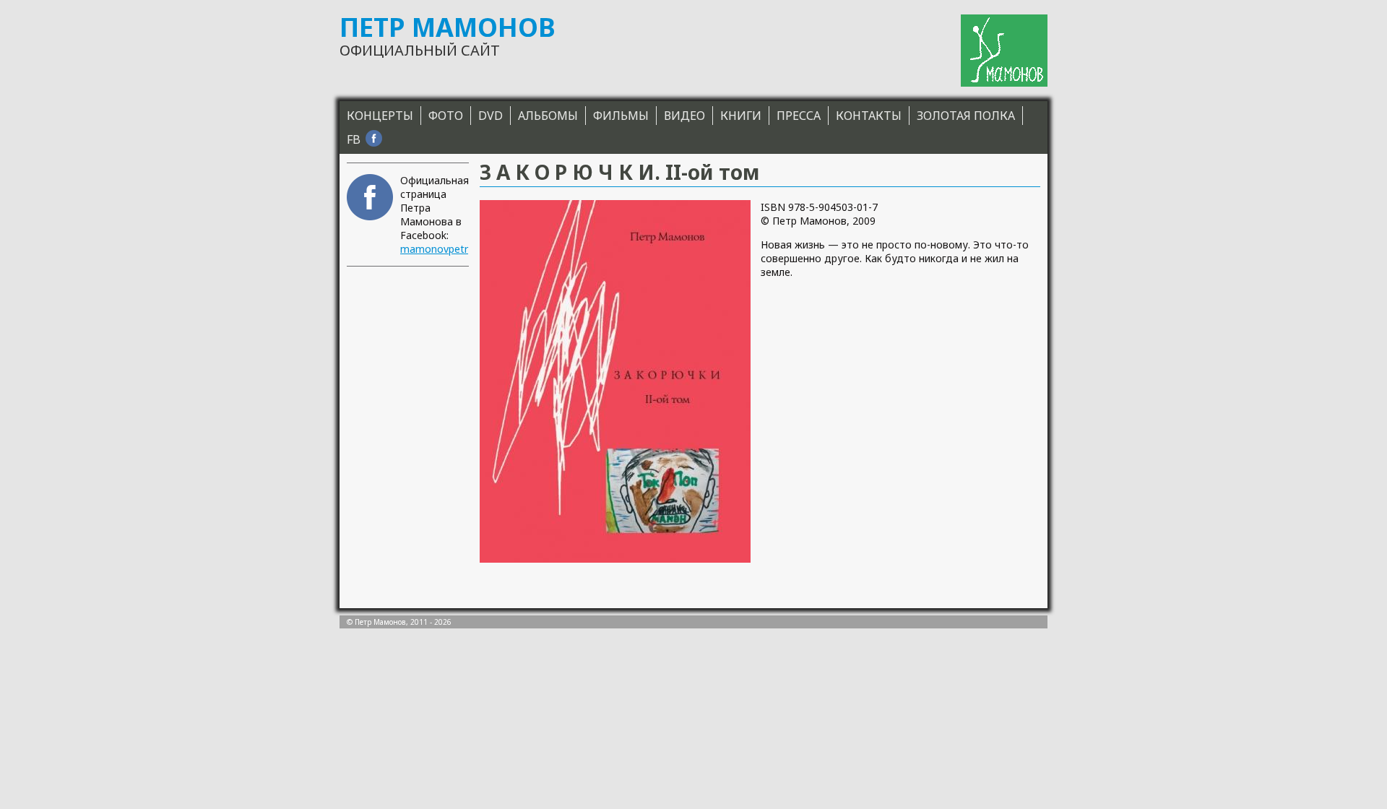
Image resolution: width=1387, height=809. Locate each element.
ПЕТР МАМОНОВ (448, 27)
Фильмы (621, 116)
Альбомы (548, 116)
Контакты (869, 116)
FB (353, 139)
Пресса (799, 116)
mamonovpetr (434, 249)
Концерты (380, 116)
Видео (684, 116)
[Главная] (1004, 50)
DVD (490, 116)
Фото (445, 116)
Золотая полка (966, 116)
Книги (740, 116)
